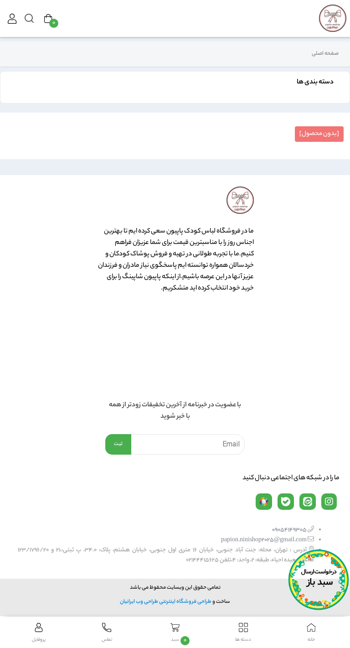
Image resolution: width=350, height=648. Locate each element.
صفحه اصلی (325, 53)
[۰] (48, 18)
